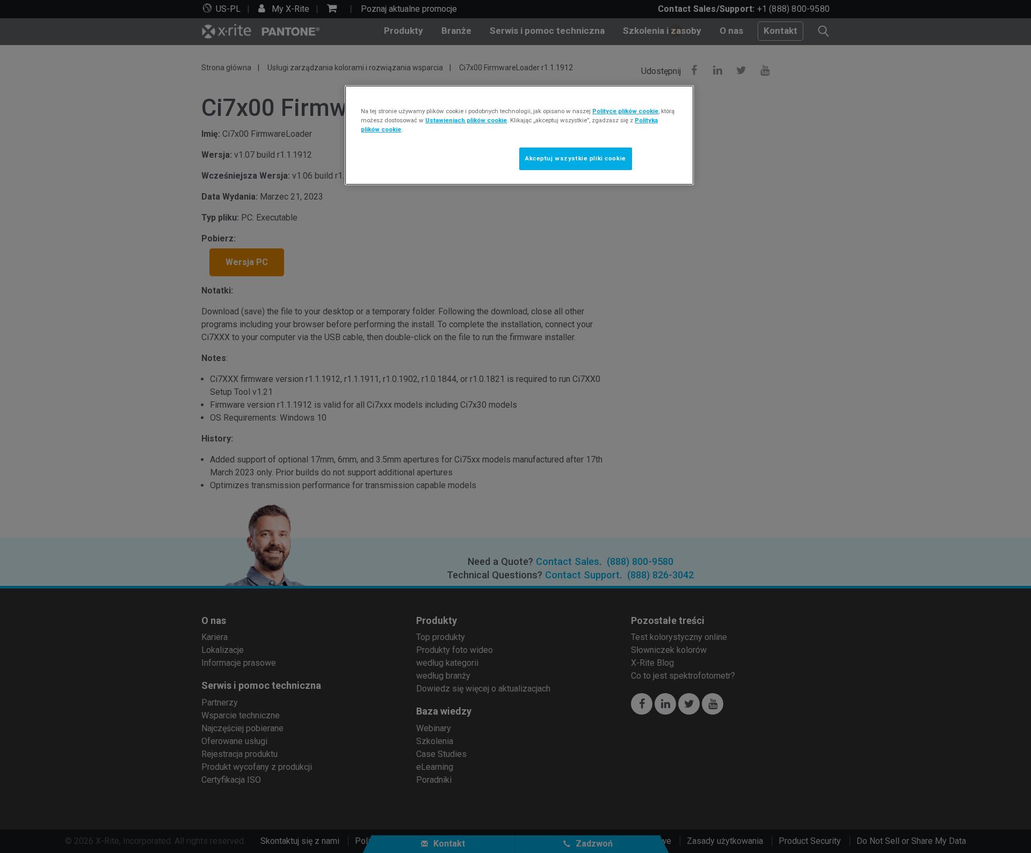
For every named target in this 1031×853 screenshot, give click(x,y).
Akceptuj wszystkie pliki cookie (575, 158)
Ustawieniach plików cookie (466, 120)
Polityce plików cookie (625, 111)
